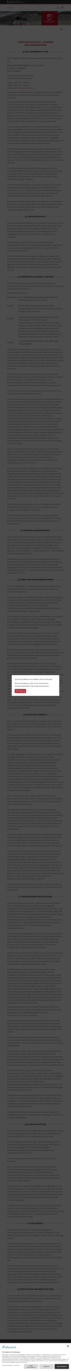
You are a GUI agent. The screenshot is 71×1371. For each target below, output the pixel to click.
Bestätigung (20, 691)
